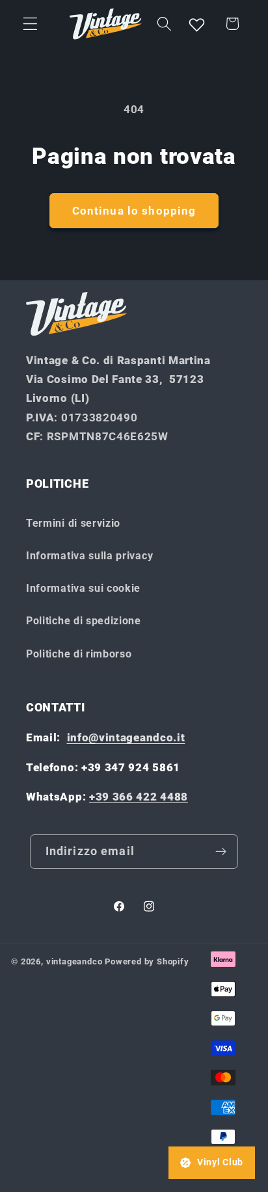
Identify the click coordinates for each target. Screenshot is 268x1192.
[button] (30, 23)
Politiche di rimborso (79, 654)
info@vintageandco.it (126, 737)
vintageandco (74, 961)
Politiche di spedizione (83, 621)
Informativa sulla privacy (89, 556)
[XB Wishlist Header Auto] (197, 24)
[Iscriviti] (221, 851)
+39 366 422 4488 (138, 796)
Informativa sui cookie (83, 588)
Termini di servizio (73, 523)
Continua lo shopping (134, 210)
